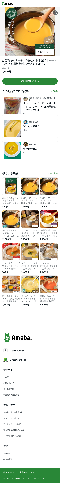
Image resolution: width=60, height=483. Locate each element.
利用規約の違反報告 (11, 395)
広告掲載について (28, 472)
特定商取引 (7, 459)
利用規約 (6, 453)
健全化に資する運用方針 (13, 412)
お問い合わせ (8, 383)
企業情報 (7, 472)
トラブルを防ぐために (12, 436)
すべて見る (53, 91)
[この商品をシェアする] (55, 12)
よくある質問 (8, 389)
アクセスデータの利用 (12, 424)
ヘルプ (6, 377)
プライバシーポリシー (12, 418)
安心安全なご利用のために (13, 430)
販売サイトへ (32, 81)
